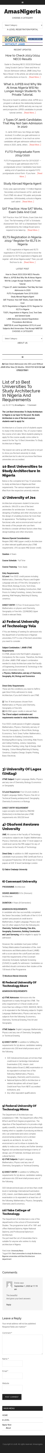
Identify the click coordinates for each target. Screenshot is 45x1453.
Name (5, 1359)
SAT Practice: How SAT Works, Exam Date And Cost (22, 210)
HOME (5, 1415)
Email (5, 1371)
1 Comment (31, 405)
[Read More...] (34, 77)
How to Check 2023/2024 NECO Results (22, 57)
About (8, 1428)
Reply (8, 1305)
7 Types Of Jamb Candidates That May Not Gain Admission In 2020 (22, 123)
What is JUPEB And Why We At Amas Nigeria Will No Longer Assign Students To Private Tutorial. (23, 89)
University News (17, 1251)
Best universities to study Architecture (26, 1253)
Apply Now (6, 1425)
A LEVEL (5, 1420)
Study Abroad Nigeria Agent (22, 183)
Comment (7, 1333)
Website (5, 1383)
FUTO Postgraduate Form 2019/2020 (22, 153)
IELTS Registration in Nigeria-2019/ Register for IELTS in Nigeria (22, 240)
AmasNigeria (22, 11)
